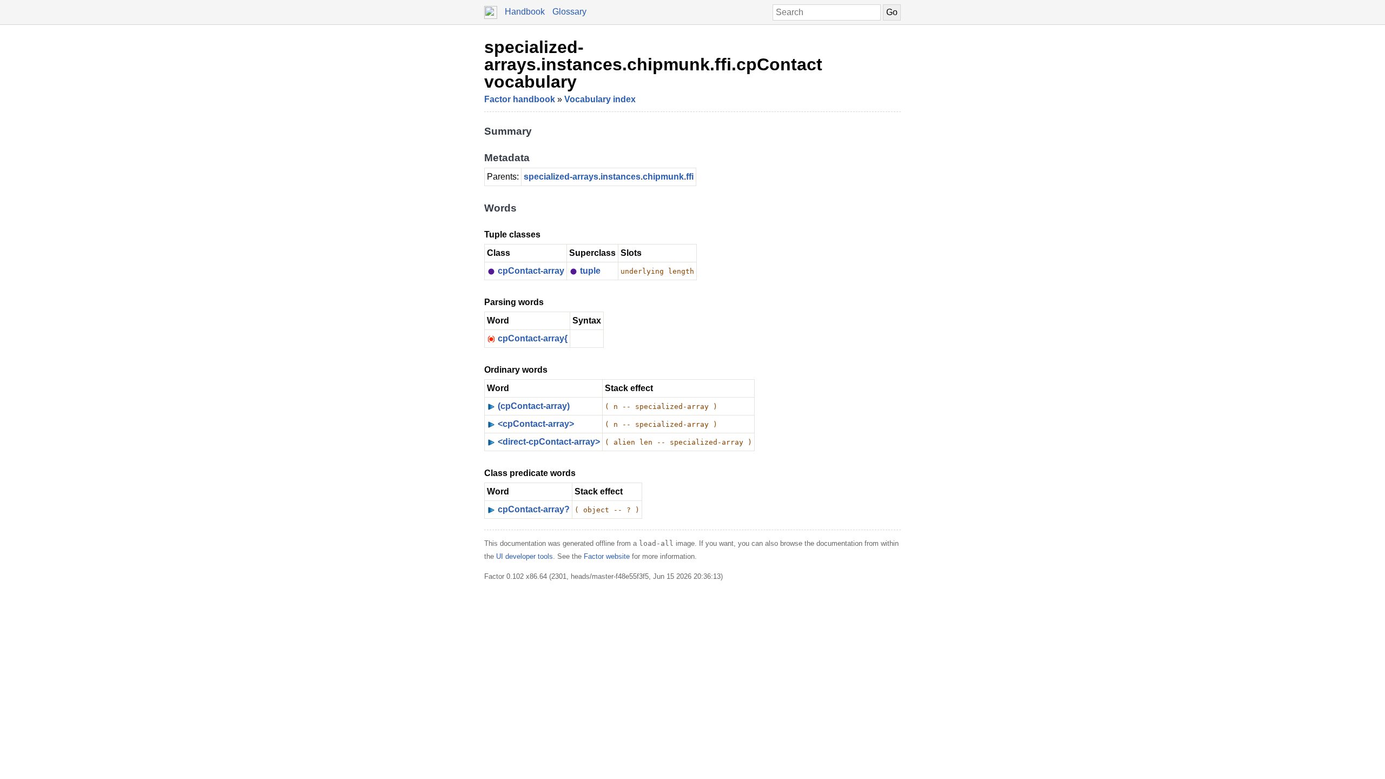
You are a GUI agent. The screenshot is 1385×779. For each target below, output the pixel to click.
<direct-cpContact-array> (549, 441)
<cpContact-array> (536, 423)
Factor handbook (519, 99)
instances (621, 176)
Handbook (525, 11)
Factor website (607, 556)
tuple (590, 270)
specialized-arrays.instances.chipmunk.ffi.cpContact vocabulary (653, 64)
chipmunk (663, 176)
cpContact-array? (534, 509)
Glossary (569, 11)
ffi (690, 176)
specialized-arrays (561, 176)
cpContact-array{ (533, 338)
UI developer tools (524, 556)
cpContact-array (531, 270)
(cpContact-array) (534, 406)
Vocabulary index (600, 99)
